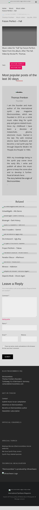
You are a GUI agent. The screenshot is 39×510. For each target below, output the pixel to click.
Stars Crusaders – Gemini (11, 230)
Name (4, 323)
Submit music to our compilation (14, 402)
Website (23, 335)
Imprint (5, 497)
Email (4, 335)
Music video (20, 17)
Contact (5, 398)
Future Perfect (18, 64)
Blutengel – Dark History (11, 220)
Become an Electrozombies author (14, 408)
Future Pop (16, 68)
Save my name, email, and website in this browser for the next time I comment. (18, 347)
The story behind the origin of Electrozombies (19, 179)
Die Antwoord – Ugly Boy (11, 239)
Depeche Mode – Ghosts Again (13, 276)
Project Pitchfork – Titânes (12, 248)
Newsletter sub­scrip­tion (11, 411)
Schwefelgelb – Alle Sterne (12, 211)
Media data (22, 497)
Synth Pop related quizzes (12, 454)
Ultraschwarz (32, 469)
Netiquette (6, 319)
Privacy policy (13, 497)
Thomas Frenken (8, 17)
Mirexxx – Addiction (9, 267)
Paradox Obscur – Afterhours (13, 257)
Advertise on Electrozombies (12, 405)
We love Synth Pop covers (11, 451)
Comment (5, 296)
